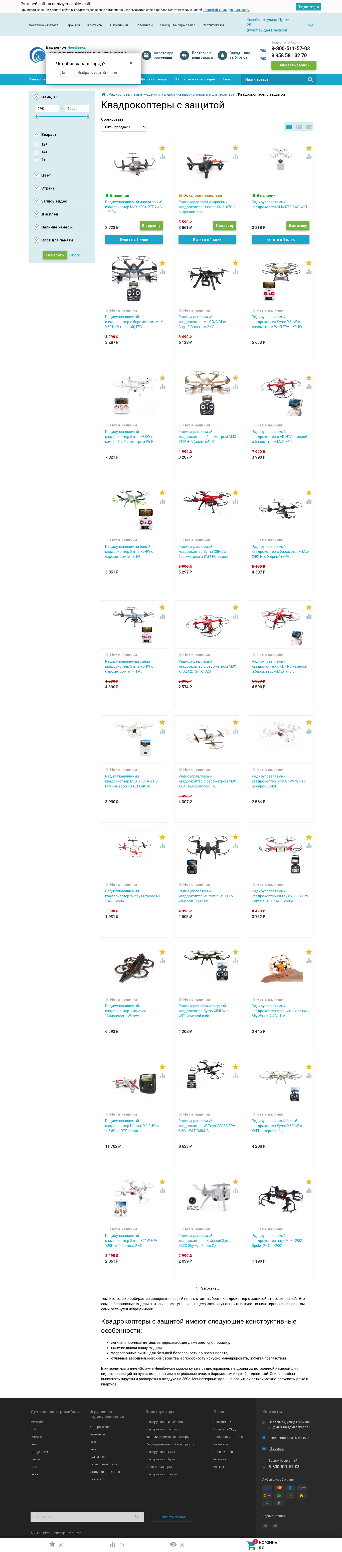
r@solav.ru (276, 1448)
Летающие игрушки (104, 1464)
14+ (44, 152)
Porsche (36, 1437)
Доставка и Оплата (43, 25)
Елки (226, 79)
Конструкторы (160, 1411)
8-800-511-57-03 (290, 48)
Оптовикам (144, 25)
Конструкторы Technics (163, 1429)
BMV (34, 1429)
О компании (119, 25)
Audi (34, 1467)
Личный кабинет (225, 1452)
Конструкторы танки (161, 1474)
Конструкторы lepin (160, 1459)
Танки (93, 1449)
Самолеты (97, 1479)
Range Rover (39, 1452)
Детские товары (153, 79)
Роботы (94, 1442)
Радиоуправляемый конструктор (171, 1444)
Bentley (36, 1459)
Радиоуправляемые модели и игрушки (142, 94)
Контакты (95, 25)
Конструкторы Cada (161, 1452)
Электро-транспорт (45, 79)
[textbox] (278, 79)
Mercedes (37, 1422)
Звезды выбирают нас (177, 25)
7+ (43, 160)
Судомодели (98, 1457)
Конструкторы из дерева (164, 1422)
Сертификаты (213, 25)
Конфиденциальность (67, 1533)
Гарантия (73, 25)
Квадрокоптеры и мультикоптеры (206, 94)
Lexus (35, 1444)
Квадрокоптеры (101, 1427)
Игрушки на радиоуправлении (106, 1414)
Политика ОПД (224, 1429)
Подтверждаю (308, 7)
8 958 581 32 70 (289, 55)
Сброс (75, 255)
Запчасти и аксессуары (195, 79)
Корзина (219, 1459)
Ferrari (35, 1474)
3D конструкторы (159, 1467)
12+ (44, 144)
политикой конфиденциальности (226, 10)
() (56, 1544)
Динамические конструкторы (168, 1437)
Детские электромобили (55, 1411)
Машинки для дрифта (105, 1472)
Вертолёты (97, 1434)
